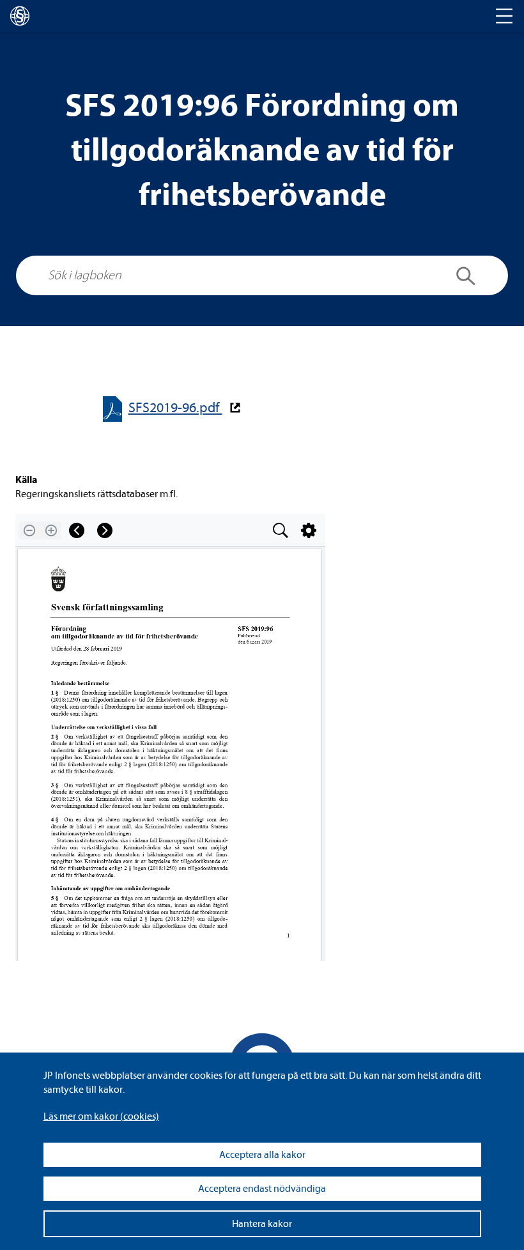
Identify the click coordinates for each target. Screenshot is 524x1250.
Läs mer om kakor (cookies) (101, 1116)
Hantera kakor (262, 1224)
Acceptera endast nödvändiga (262, 1188)
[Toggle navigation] (504, 16)
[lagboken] (20, 16)
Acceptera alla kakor (262, 1155)
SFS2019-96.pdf (175, 408)
